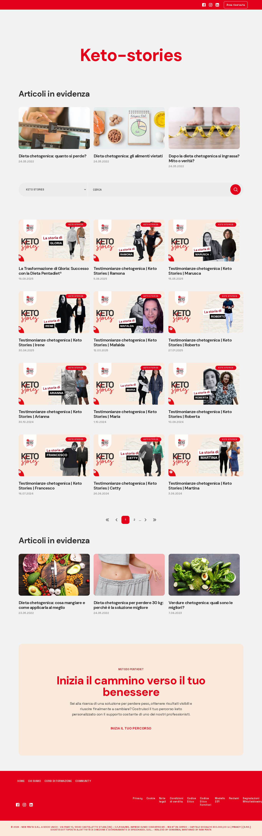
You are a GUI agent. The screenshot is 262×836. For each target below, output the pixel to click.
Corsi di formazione (58, 781)
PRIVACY (236, 827)
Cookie (151, 798)
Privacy (138, 798)
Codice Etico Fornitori (205, 801)
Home (21, 781)
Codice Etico (191, 800)
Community (83, 781)
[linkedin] (31, 805)
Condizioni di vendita (176, 800)
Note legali (162, 800)
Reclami (234, 798)
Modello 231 (220, 800)
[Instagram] (24, 805)
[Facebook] (17, 805)
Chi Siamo (34, 781)
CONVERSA (174, 829)
